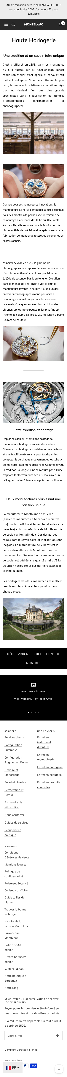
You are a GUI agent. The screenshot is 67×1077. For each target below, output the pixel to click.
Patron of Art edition (12, 947)
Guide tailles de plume (14, 900)
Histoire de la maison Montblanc (16, 923)
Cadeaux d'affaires (16, 890)
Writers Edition (14, 969)
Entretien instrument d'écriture (44, 742)
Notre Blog (11, 988)
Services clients (14, 737)
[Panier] (61, 24)
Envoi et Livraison (15, 782)
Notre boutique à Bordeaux (15, 978)
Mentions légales (15, 864)
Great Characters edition (15, 959)
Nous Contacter (14, 815)
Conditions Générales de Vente (16, 855)
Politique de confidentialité (13, 874)
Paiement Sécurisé (16, 883)
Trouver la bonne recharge (15, 912)
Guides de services (16, 822)
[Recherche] (13, 24)
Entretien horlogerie (50, 767)
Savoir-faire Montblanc (12, 935)
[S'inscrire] (57, 1035)
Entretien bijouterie (49, 775)
